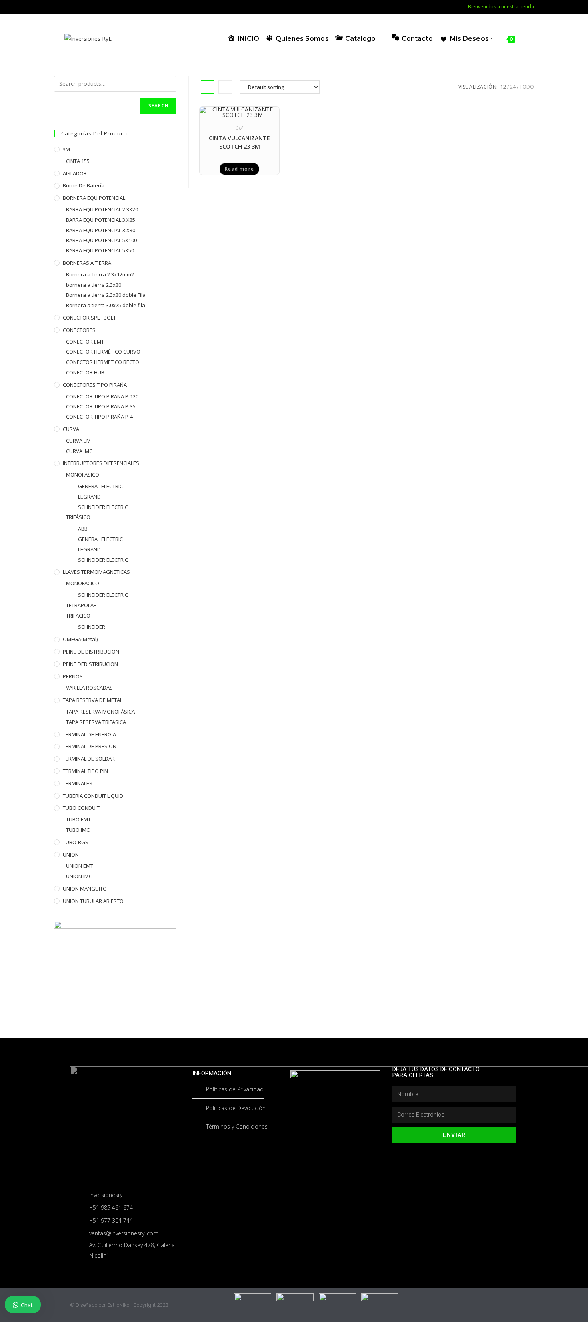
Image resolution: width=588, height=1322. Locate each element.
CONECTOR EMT (85, 341)
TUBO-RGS (75, 842)
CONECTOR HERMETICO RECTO (102, 362)
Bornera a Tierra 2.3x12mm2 (100, 274)
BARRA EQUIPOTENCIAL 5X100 (101, 240)
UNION (71, 854)
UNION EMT (79, 865)
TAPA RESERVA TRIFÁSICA (96, 722)
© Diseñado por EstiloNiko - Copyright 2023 (119, 1305)
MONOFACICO (82, 583)
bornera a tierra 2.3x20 (93, 284)
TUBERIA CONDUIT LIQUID (93, 795)
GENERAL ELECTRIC (100, 486)
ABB (83, 528)
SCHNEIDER (91, 626)
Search (158, 105)
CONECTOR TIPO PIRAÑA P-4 (99, 416)
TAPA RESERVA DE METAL (92, 700)
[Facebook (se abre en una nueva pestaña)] (58, 7)
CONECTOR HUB (85, 372)
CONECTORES (79, 330)
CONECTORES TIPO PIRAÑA (95, 384)
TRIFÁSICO (78, 517)
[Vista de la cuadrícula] (207, 87)
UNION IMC (79, 876)
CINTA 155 (78, 161)
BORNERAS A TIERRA (87, 262)
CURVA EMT (80, 440)
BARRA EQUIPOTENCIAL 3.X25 (100, 219)
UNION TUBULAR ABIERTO (93, 901)
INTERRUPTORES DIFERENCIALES (101, 463)
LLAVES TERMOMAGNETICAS (96, 571)
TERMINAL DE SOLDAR (89, 758)
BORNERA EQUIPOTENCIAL (94, 197)
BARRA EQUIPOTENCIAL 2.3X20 (102, 209)
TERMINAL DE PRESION (89, 746)
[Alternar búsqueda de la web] (524, 39)
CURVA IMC (79, 451)
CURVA (71, 429)
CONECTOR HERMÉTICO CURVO (103, 351)
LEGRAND (89, 496)
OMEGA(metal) (80, 639)
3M (239, 128)
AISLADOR (75, 173)
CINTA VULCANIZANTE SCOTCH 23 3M (239, 142)
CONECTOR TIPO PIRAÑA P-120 (102, 396)
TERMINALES (77, 783)
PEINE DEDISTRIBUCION (90, 664)
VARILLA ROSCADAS (89, 687)
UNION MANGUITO (85, 888)
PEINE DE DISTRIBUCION (91, 651)
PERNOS (73, 676)
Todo (527, 86)
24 (513, 86)
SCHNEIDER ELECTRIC (103, 507)
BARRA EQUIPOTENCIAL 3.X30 (100, 230)
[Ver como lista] (225, 87)
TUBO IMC (78, 829)
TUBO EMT (78, 819)
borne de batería (83, 185)
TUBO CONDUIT (81, 807)
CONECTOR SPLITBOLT (89, 317)
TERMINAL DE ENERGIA (89, 734)
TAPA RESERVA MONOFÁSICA (100, 711)
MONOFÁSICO (82, 474)
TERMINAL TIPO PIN (85, 771)
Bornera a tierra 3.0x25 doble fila (105, 305)
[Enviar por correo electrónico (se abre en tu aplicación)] (67, 7)
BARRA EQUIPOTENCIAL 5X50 (100, 250)
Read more (239, 168)
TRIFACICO (78, 615)
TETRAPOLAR (81, 605)
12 (503, 86)
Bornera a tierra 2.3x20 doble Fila (106, 294)
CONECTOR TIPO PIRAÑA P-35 (101, 406)
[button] (258, 115)
